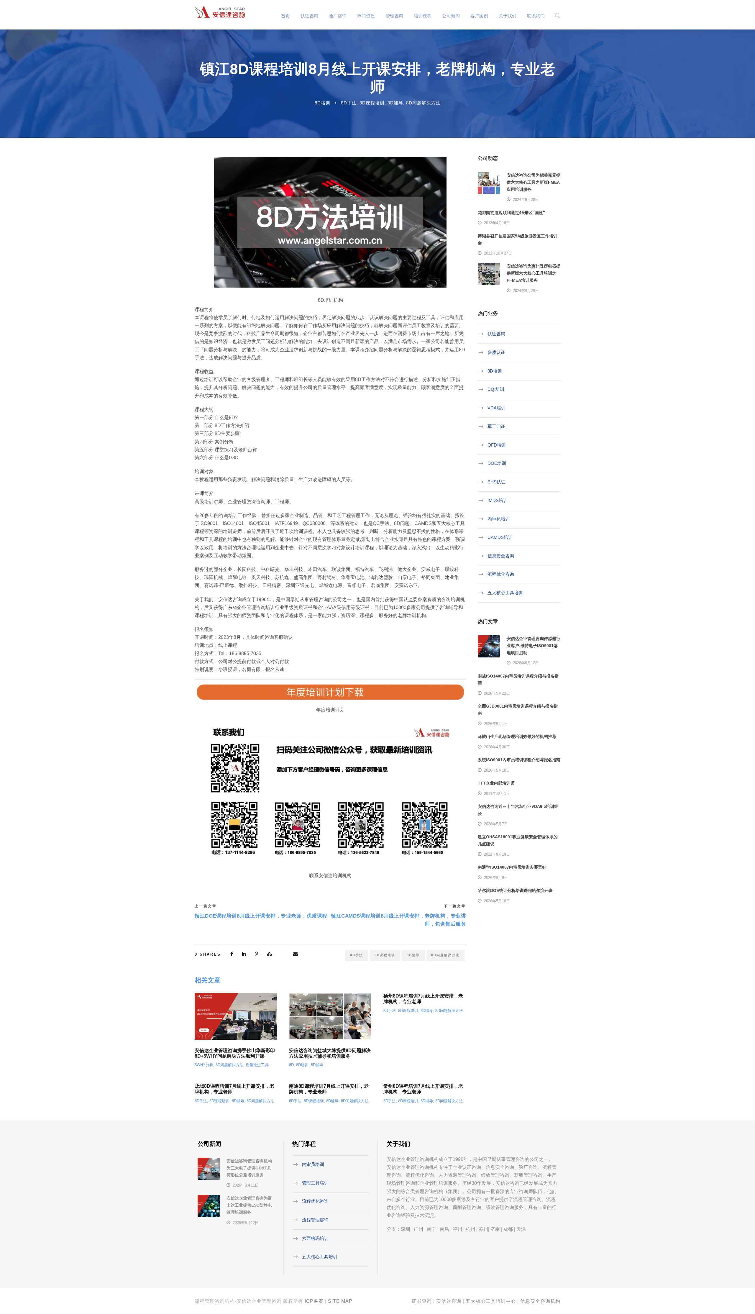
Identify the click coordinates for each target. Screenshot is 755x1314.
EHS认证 (496, 481)
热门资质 (366, 15)
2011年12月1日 (497, 793)
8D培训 (322, 102)
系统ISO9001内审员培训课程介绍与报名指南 (519, 759)
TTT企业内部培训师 (496, 783)
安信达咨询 (448, 1301)
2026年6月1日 (496, 723)
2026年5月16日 (497, 901)
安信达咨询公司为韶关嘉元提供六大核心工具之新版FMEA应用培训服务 (533, 182)
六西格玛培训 (315, 1238)
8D (291, 1065)
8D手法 (349, 102)
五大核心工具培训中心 (491, 1301)
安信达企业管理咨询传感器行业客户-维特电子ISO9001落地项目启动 (533, 645)
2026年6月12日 (526, 663)
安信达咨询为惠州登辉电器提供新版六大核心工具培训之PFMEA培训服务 (533, 273)
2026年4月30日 (497, 747)
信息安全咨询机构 (540, 1301)
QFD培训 (497, 444)
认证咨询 (309, 15)
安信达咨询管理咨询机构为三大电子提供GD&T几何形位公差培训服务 (249, 1168)
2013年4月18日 (497, 223)
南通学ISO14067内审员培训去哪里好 (512, 867)
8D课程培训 (372, 102)
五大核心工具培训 (505, 592)
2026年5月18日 (497, 770)
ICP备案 (314, 1301)
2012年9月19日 (497, 854)
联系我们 (536, 15)
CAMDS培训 (500, 537)
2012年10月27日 (498, 253)
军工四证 (496, 426)
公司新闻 (451, 15)
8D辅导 (395, 102)
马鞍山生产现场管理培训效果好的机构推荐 (517, 736)
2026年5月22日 (497, 693)
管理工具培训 (315, 1182)
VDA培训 (496, 407)
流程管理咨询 (315, 1219)
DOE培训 (497, 463)
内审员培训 (499, 518)
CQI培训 (496, 389)
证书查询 (422, 1301)
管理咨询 (394, 15)
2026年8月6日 (496, 877)
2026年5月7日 (496, 824)
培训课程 (422, 15)
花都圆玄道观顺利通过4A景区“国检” (511, 212)
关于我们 (507, 15)
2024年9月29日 (526, 199)
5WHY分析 (204, 1065)
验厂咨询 (338, 15)
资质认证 (496, 352)
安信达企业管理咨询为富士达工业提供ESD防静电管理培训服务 (249, 1205)
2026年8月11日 (246, 1185)
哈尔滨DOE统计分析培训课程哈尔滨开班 (515, 890)
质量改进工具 (257, 1065)
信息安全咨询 (501, 555)
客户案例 (479, 15)
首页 (285, 15)
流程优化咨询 (501, 574)
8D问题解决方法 (423, 102)
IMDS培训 (498, 500)
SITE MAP (340, 1301)
